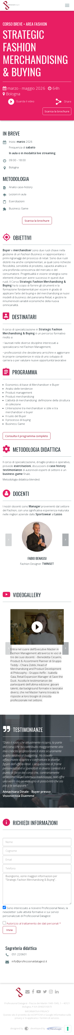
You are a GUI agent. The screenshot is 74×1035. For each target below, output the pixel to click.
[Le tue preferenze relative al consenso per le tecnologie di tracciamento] (67, 1028)
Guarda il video (25, 101)
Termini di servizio (49, 1018)
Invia (9, 930)
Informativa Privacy (37, 1011)
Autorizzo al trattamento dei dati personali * (34, 923)
